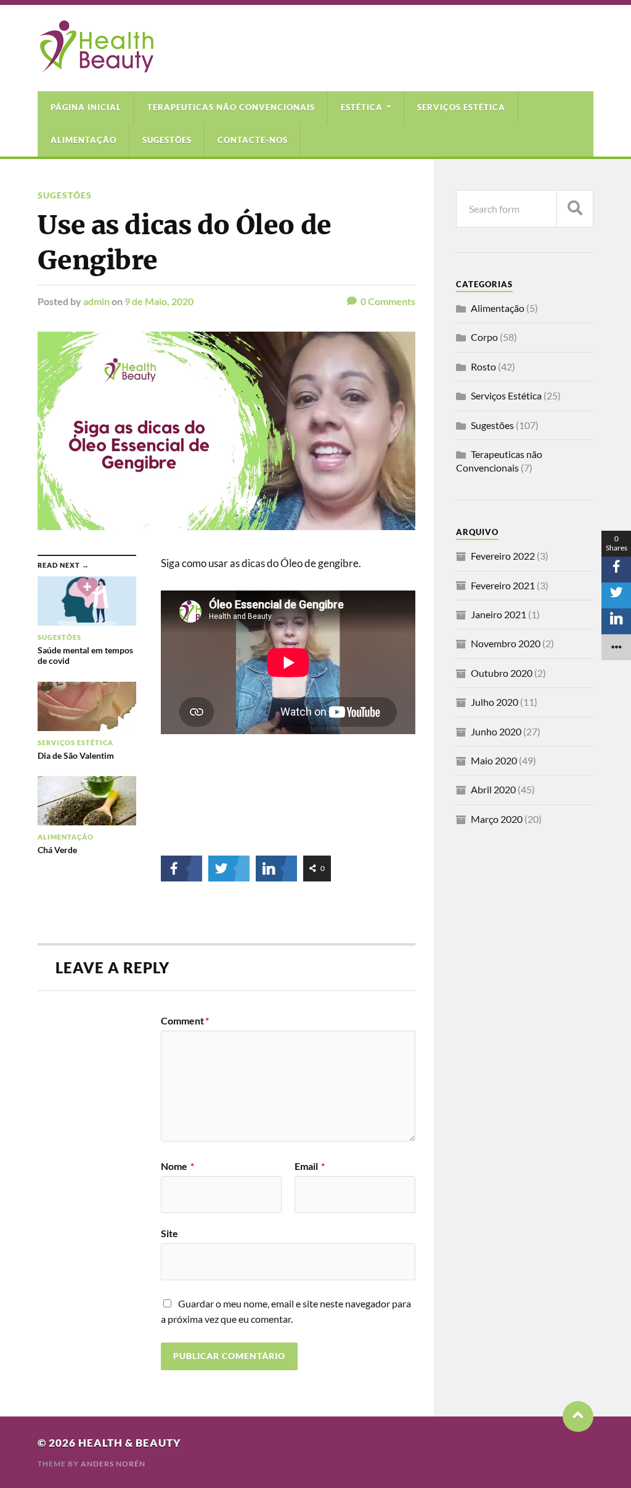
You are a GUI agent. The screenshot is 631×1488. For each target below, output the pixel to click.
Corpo (484, 337)
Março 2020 (497, 819)
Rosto (483, 366)
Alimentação (83, 140)
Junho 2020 (496, 731)
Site (169, 1232)
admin (96, 301)
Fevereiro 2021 (503, 585)
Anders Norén (113, 1463)
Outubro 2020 (501, 673)
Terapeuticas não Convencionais (231, 107)
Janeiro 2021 (498, 614)
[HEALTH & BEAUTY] (95, 66)
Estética (362, 107)
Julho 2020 (494, 702)
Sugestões (167, 140)
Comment (185, 1021)
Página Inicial (86, 107)
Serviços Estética (461, 107)
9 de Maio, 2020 (158, 301)
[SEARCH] (574, 208)
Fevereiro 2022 (503, 556)
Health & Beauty (129, 1442)
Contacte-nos (253, 140)
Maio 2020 (494, 760)
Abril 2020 (493, 789)
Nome (177, 1166)
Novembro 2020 (505, 643)
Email (310, 1166)
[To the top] (578, 1416)
